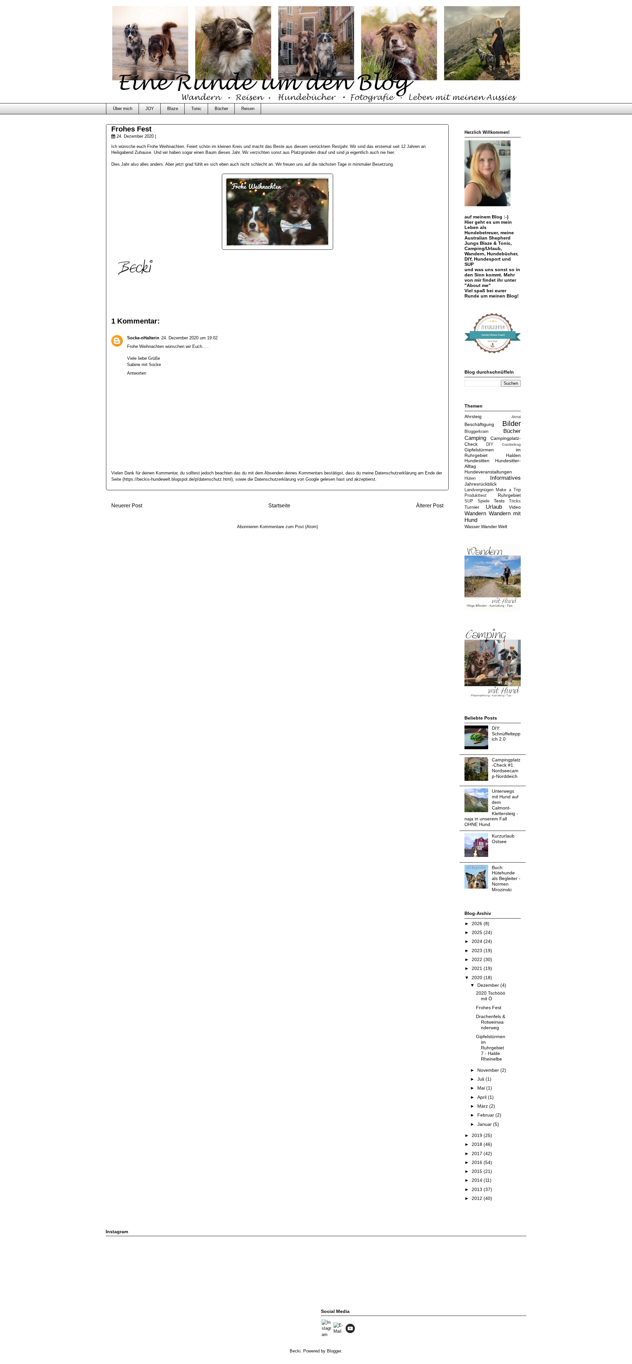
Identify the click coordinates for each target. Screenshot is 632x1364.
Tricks (515, 501)
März (483, 1106)
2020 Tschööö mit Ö (490, 995)
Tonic (196, 108)
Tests (499, 500)
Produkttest (475, 495)
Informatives (505, 478)
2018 (478, 1144)
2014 (478, 1180)
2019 (478, 1135)
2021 (478, 968)
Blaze (172, 108)
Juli (481, 1079)
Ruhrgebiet (509, 495)
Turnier (471, 507)
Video (515, 507)
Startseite (279, 505)
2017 (478, 1153)
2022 (478, 959)
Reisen (247, 108)
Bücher (221, 108)
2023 (478, 950)
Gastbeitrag (511, 444)
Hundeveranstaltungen (488, 471)
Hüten (470, 478)
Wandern (475, 513)
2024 (478, 941)
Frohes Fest (488, 1007)
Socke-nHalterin (143, 337)
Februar (486, 1115)
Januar (485, 1124)
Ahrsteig (473, 416)
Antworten (136, 373)
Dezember (488, 985)
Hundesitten (476, 460)
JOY (149, 108)
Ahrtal (516, 417)
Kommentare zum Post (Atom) (289, 526)
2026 (478, 923)
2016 (478, 1162)
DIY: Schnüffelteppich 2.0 (506, 733)
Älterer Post (429, 505)
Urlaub (494, 507)
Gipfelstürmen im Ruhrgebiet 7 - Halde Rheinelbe (490, 1047)
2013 (478, 1189)
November (488, 1070)
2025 (478, 932)
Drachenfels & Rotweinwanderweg (490, 1022)
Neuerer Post (126, 505)
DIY (489, 444)
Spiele (483, 501)
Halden (513, 455)
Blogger (334, 1351)
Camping (475, 438)
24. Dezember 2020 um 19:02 (189, 337)
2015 (478, 1171)
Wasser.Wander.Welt (485, 526)
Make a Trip (508, 490)
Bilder (511, 423)
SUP (468, 501)
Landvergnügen (478, 490)
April (482, 1097)
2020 (478, 977)
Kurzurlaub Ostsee (503, 838)
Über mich (122, 108)
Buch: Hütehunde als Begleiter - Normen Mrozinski (506, 878)
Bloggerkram (476, 431)
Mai (481, 1088)
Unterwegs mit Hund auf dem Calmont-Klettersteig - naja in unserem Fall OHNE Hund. (491, 807)
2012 (478, 1198)
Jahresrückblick (480, 484)
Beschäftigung (479, 424)
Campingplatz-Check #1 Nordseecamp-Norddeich (506, 768)
